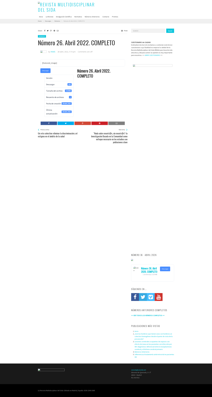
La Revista (49, 17)
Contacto (105, 17)
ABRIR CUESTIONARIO (152, 55)
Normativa (78, 17)
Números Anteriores (92, 17)
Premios (115, 17)
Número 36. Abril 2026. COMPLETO (149, 269)
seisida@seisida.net (138, 370)
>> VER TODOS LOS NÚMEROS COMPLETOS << (148, 315)
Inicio (41, 17)
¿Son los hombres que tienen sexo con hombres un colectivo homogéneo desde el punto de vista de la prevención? (153, 336)
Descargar (45, 71)
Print (125, 31)
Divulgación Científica (64, 17)
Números (42, 36)
